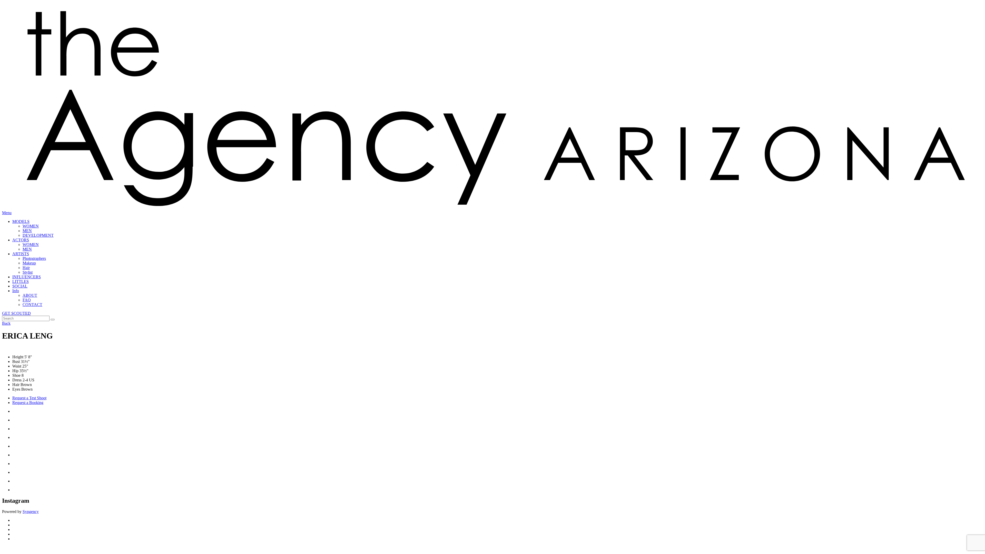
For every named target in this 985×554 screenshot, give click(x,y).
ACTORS (20, 240)
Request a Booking (27, 402)
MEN (27, 231)
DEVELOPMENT (38, 235)
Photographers (34, 258)
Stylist (28, 272)
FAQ (27, 300)
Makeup (29, 263)
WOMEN (31, 226)
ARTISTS (20, 254)
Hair (26, 267)
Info (15, 291)
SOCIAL (19, 286)
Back (6, 323)
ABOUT (30, 295)
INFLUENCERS (26, 277)
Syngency (31, 511)
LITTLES (20, 281)
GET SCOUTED (16, 313)
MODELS (20, 221)
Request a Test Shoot (29, 398)
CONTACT (32, 304)
